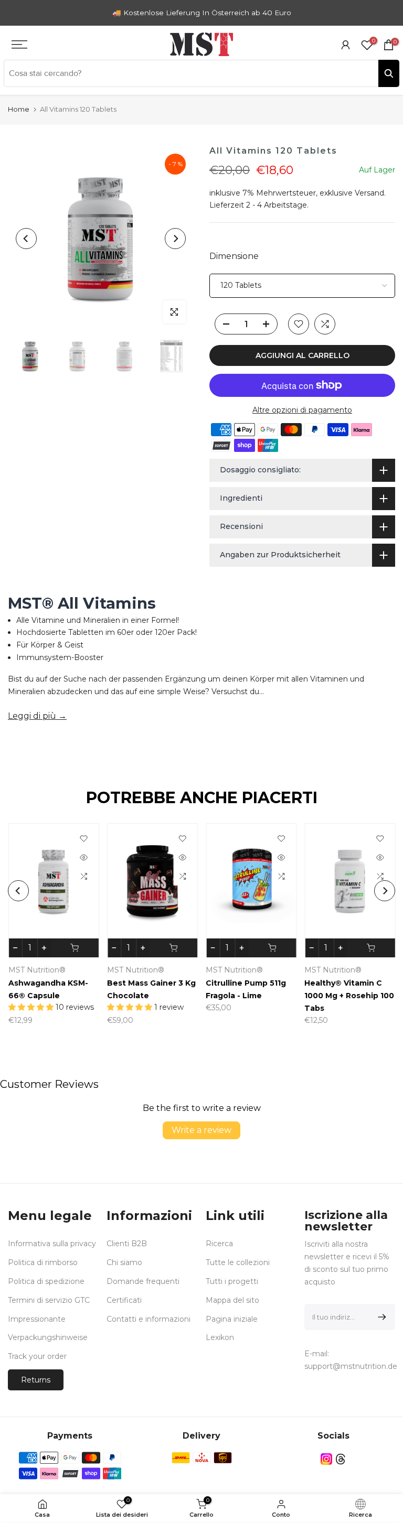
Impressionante (37, 1319)
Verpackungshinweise (48, 1337)
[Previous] (26, 238)
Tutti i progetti (232, 1281)
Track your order (37, 1356)
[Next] (175, 238)
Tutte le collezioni (238, 1262)
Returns (35, 1380)
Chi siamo (124, 1262)
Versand (369, 193)
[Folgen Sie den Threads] (340, 1459)
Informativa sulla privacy (52, 1243)
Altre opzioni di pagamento (302, 410)
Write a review (201, 1130)
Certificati (124, 1300)
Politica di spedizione (46, 1281)
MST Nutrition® (36, 970)
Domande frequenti (143, 1281)
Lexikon (220, 1337)
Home (18, 109)
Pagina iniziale (232, 1319)
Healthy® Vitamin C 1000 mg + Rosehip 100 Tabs (349, 995)
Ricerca (219, 1243)
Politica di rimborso (43, 1262)
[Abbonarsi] (380, 1317)
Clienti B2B (127, 1243)
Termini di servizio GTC (49, 1300)
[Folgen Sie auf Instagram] (326, 1459)
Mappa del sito (232, 1300)
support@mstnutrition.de (350, 1366)
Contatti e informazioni (148, 1319)
